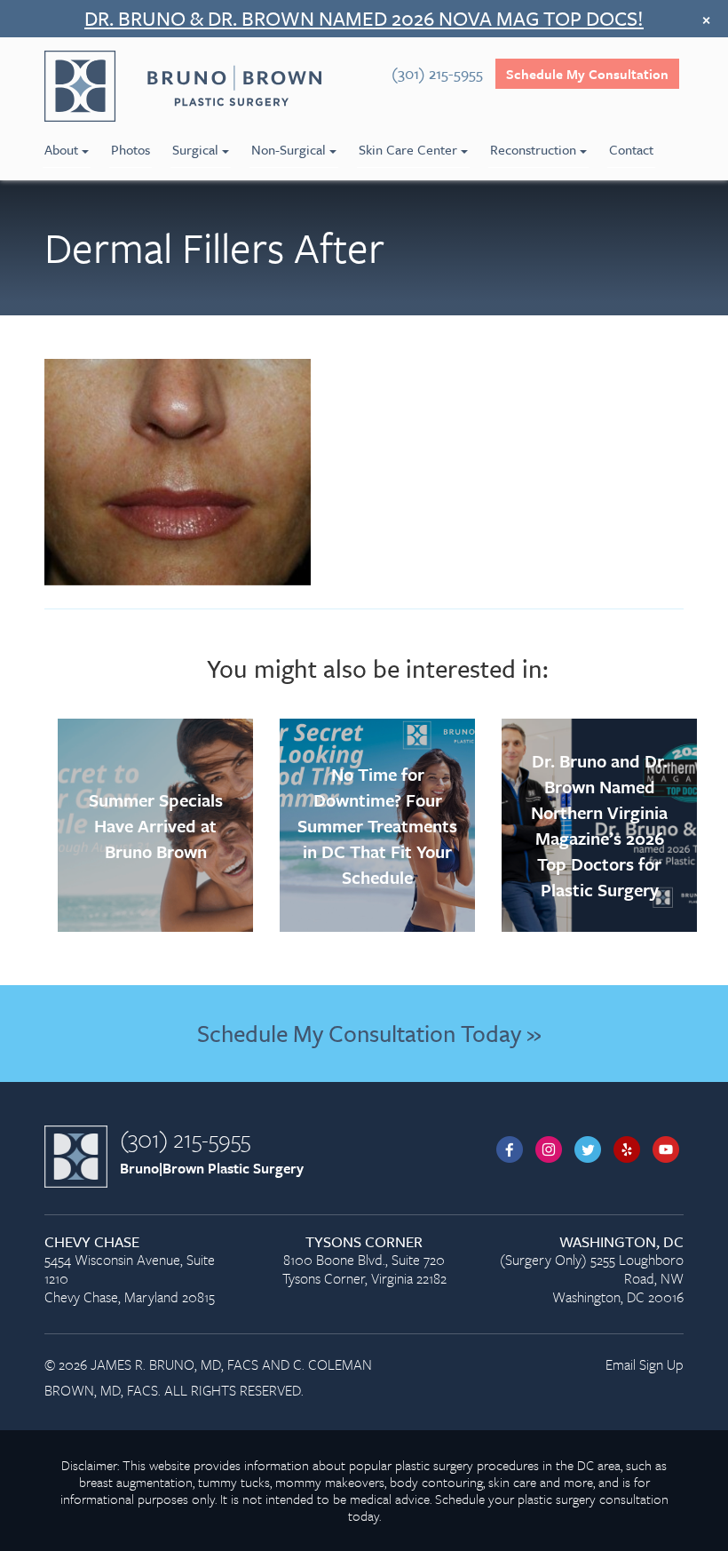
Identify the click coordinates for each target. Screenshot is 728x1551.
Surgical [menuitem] (195, 149)
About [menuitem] (61, 149)
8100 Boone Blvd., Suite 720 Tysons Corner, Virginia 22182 (364, 1261)
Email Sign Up (644, 1364)
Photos (130, 149)
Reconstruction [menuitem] (533, 149)
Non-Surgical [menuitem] (288, 149)
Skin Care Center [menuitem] (408, 149)
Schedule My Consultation (587, 74)
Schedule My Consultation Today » (369, 1033)
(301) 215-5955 (185, 1139)
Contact (631, 149)
